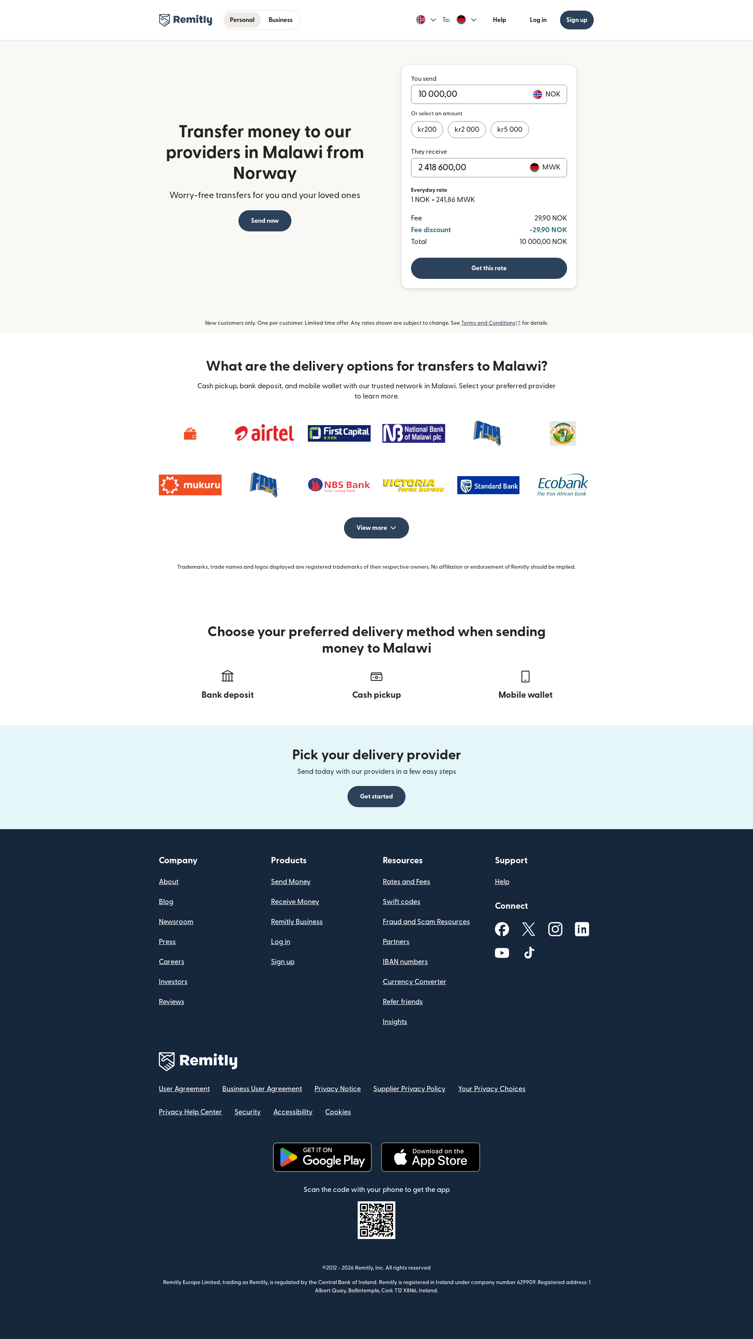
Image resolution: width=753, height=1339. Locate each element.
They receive (429, 152)
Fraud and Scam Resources (426, 922)
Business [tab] (281, 20)
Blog (166, 902)
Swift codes (401, 902)
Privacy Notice (338, 1089)
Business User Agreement (262, 1089)
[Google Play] (322, 1157)
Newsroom (176, 922)
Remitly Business (297, 922)
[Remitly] (185, 20)
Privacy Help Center (190, 1112)
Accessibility (293, 1112)
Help (499, 20)
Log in (538, 20)
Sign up (576, 20)
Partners (396, 942)
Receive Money (295, 902)
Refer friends (403, 1002)
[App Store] (430, 1157)
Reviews (171, 1002)
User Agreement (184, 1089)
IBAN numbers (405, 962)
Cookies (338, 1112)
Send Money (291, 882)
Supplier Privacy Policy (409, 1089)
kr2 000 (467, 129)
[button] (426, 20)
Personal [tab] (242, 20)
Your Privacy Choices (492, 1089)
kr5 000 (509, 129)
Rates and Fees (406, 882)
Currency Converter (414, 982)
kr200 (427, 129)
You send (424, 79)
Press (167, 942)
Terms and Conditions (491, 323)
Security (248, 1112)
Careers (171, 962)
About (168, 882)
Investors (173, 982)
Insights (395, 1022)
